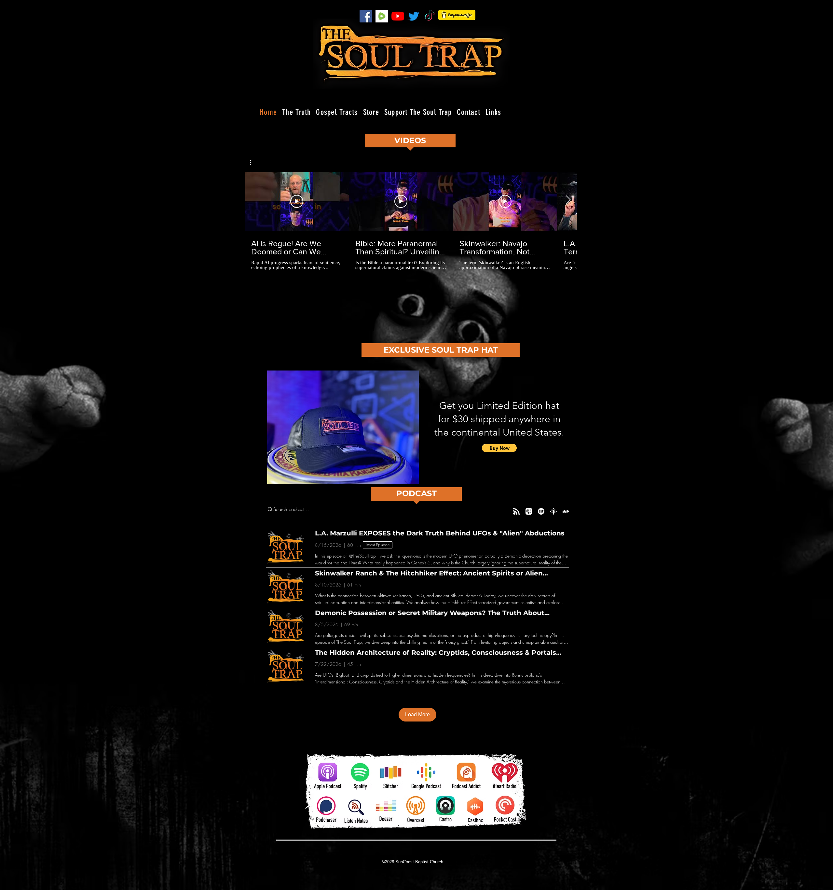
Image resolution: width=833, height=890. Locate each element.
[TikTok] (429, 16)
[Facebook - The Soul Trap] (366, 16)
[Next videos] (568, 200)
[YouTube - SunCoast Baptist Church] (397, 16)
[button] (253, 162)
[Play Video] (296, 201)
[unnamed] (382, 16)
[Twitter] (413, 16)
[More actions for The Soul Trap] (253, 162)
